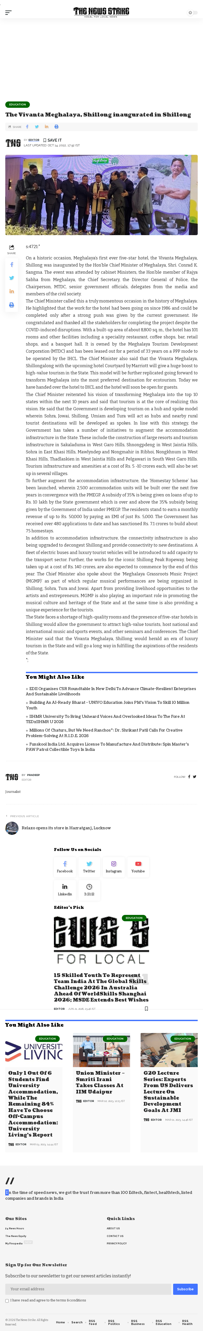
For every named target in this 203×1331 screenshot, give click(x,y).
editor (34, 139)
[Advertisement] (101, 58)
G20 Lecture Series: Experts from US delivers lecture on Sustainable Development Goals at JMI (168, 1092)
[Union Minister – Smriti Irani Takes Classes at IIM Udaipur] (101, 1050)
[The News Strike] (101, 12)
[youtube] (138, 867)
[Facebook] (189, 777)
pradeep (33, 775)
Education (17, 104)
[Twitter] (89, 867)
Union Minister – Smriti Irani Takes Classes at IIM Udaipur (100, 1082)
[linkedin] (65, 890)
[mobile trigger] (9, 13)
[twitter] (195, 777)
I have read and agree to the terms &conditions (48, 1300)
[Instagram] (114, 867)
